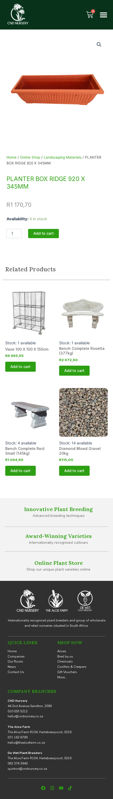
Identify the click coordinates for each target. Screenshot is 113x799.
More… (62, 677)
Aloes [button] (61, 651)
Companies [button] (16, 656)
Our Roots (15, 661)
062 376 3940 (18, 763)
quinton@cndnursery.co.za (27, 769)
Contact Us (16, 672)
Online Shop (30, 157)
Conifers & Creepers (71, 667)
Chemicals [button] (65, 661)
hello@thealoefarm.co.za (26, 743)
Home (12, 157)
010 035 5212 (18, 711)
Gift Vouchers (67, 672)
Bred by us (65, 656)
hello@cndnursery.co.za (25, 716)
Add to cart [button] (20, 366)
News (12, 667)
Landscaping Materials (62, 157)
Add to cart (43, 233)
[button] (103, 15)
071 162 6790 (18, 737)
